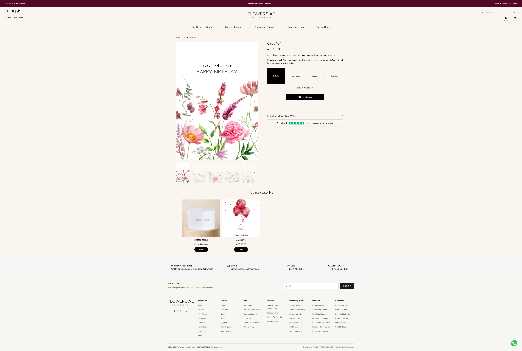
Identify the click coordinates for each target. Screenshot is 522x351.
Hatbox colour (201, 240)
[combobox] (498, 12)
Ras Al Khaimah (226, 331)
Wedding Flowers (273, 313)
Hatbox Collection (342, 306)
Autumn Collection (296, 314)
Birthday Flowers (233, 27)
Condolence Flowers (320, 331)
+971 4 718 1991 (14, 17)
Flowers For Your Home (275, 317)
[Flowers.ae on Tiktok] (18, 12)
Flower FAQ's (248, 318)
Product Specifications (281, 116)
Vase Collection (341, 310)
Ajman (223, 318)
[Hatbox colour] (201, 218)
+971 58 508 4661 (340, 269)
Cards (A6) (241, 240)
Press (200, 335)
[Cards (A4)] (217, 101)
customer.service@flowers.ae (245, 269)
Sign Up (347, 286)
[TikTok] (187, 311)
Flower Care (202, 327)
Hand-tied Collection (343, 314)
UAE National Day (296, 323)
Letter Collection (341, 323)
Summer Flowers (295, 306)
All (184, 37)
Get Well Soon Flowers (320, 318)
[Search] (514, 12)
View (201, 249)
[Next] (254, 101)
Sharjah (223, 314)
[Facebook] (174, 311)
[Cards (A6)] (241, 218)
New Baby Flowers (319, 314)
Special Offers (323, 27)
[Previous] (180, 101)
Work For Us (202, 314)
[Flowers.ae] (261, 15)
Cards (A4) (192, 37)
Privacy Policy (249, 327)
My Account (248, 306)
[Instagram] (180, 311)
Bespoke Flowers (273, 321)
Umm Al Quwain (226, 327)
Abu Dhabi (225, 310)
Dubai (223, 306)
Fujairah (224, 323)
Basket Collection (341, 318)
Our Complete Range (202, 27)
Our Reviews (202, 318)
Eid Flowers (293, 327)
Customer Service (250, 314)
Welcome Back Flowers (321, 327)
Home (178, 37)
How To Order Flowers (252, 310)
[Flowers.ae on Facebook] (7, 12)
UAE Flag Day (294, 318)
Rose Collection (296, 27)
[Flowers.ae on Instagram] (13, 12)
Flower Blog (202, 323)
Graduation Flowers (296, 331)
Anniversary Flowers (264, 27)
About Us (201, 310)
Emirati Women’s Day (297, 310)
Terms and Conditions (252, 323)
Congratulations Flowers (321, 323)
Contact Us (202, 331)
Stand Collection (341, 327)
